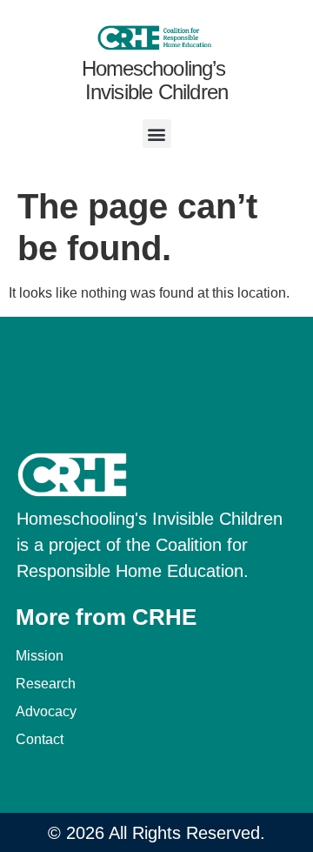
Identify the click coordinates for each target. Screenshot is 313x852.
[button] (157, 133)
